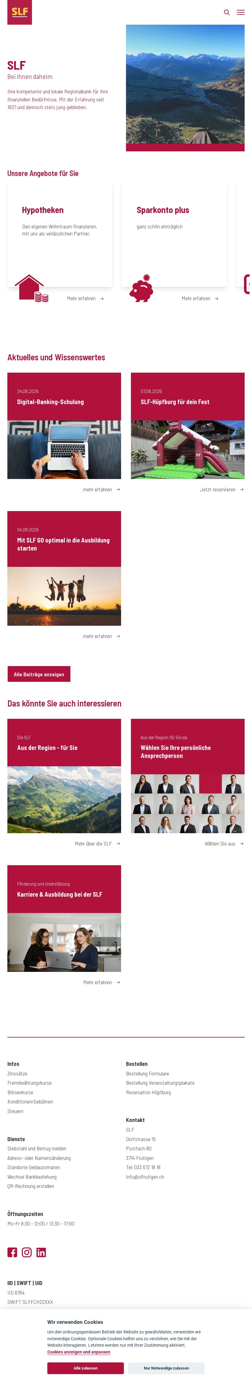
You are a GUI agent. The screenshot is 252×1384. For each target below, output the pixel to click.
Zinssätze (17, 1073)
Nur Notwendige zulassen (166, 1368)
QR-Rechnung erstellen (30, 1185)
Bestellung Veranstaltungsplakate (160, 1082)
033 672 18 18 (147, 1167)
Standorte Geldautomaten (33, 1167)
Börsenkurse (20, 1092)
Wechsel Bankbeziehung (32, 1176)
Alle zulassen (85, 1368)
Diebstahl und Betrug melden (36, 1148)
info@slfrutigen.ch (145, 1176)
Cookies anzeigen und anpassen (78, 1352)
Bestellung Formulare (147, 1073)
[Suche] (227, 14)
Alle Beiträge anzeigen (39, 674)
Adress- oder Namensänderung (39, 1157)
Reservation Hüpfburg (148, 1092)
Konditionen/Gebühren (30, 1101)
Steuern (15, 1111)
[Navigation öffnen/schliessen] (241, 12)
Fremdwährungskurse (29, 1082)
